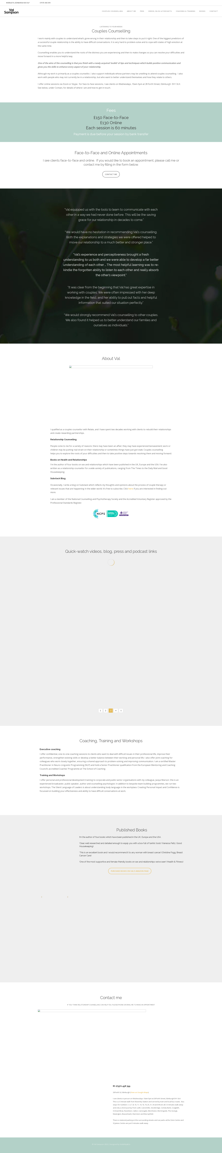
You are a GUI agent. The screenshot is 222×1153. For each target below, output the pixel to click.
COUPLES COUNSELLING (112, 11)
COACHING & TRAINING (185, 11)
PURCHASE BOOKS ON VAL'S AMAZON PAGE (130, 871)
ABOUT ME (131, 11)
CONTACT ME (111, 174)
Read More (49, 632)
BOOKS (202, 11)
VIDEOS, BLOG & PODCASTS (160, 11)
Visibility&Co (125, 1144)
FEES (142, 11)
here (130, 488)
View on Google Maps (139, 1092)
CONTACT (214, 11)
